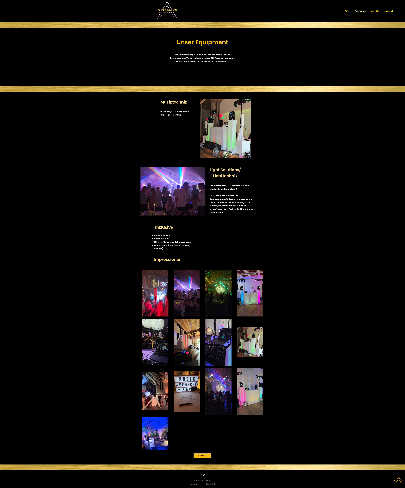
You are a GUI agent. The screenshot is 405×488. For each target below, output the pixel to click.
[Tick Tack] (204, 475)
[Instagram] (201, 475)
